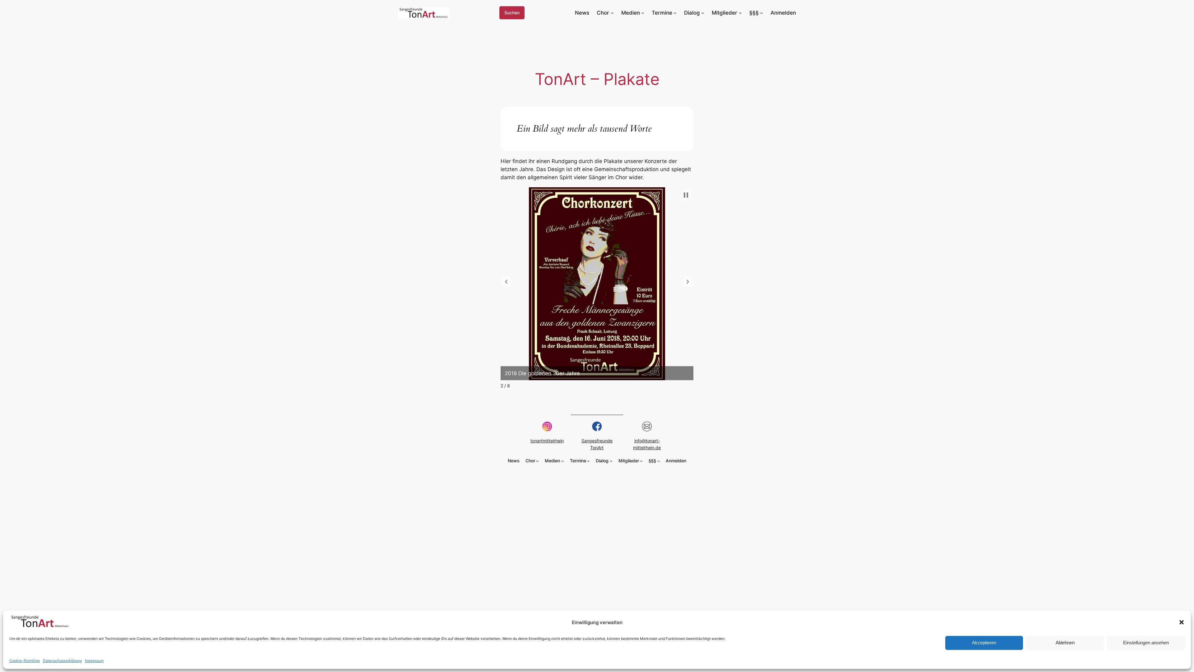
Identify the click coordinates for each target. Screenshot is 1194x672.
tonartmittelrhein (547, 440)
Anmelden (783, 13)
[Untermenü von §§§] (761, 12)
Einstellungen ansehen (1146, 642)
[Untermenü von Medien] (642, 12)
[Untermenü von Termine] (675, 12)
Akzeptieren (984, 642)
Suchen (512, 12)
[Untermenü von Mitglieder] (740, 12)
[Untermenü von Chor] (612, 12)
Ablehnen (1065, 642)
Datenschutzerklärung (62, 660)
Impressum (94, 660)
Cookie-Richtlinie (24, 660)
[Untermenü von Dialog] (702, 12)
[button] (1181, 622)
